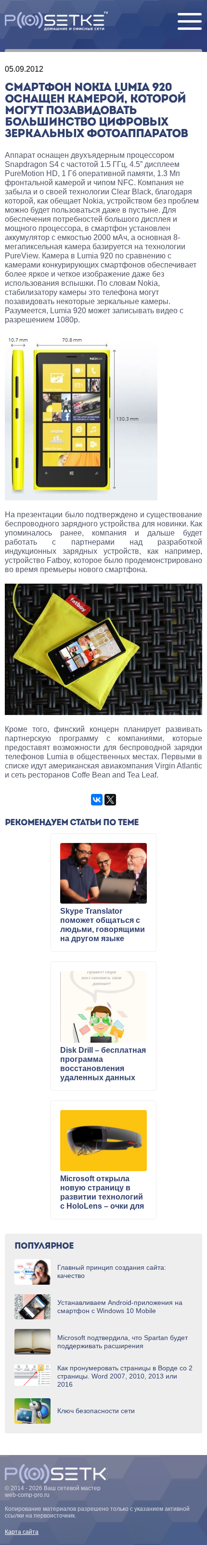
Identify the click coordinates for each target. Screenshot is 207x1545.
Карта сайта (22, 1532)
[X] (110, 799)
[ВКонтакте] (97, 799)
